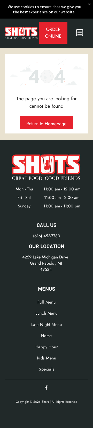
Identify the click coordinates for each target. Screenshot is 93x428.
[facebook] (46, 388)
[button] (79, 33)
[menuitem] (46, 302)
